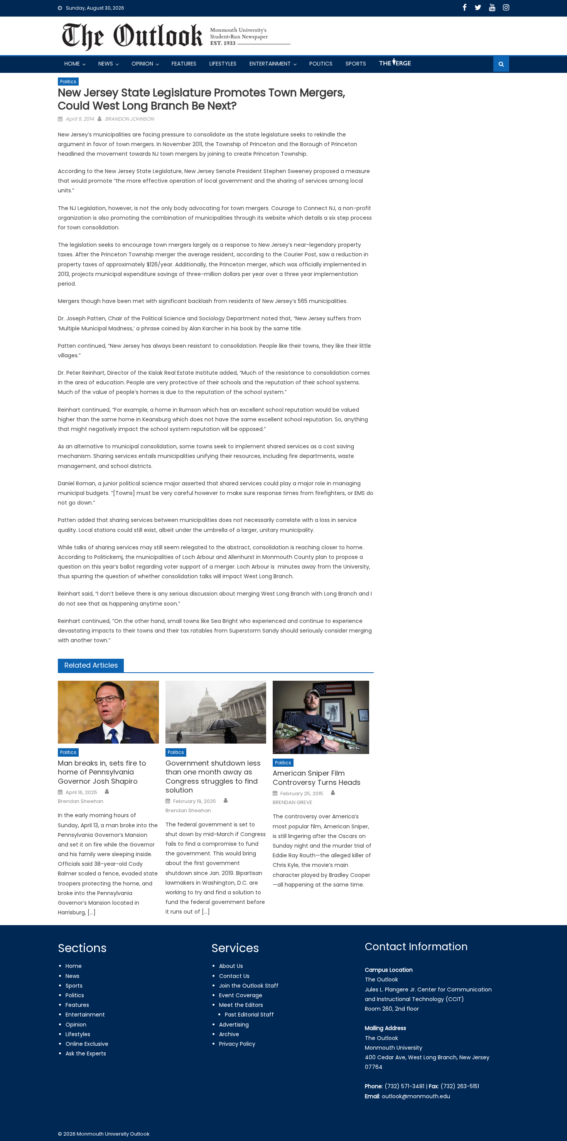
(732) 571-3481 (404, 1086)
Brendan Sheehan (80, 801)
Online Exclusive (87, 1044)
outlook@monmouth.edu (416, 1096)
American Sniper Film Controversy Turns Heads (317, 778)
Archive (229, 1034)
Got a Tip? (394, 65)
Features (184, 63)
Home (72, 63)
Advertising (234, 1024)
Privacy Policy (237, 1044)
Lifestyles (222, 63)
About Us (231, 966)
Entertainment (270, 63)
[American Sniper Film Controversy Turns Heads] (323, 717)
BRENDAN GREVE (292, 802)
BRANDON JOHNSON (129, 119)
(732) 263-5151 (459, 1086)
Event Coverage (240, 995)
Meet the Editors (241, 1005)
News (105, 63)
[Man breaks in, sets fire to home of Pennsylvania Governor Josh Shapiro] (108, 712)
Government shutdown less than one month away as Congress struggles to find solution (213, 777)
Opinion (142, 63)
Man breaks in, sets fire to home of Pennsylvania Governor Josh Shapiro (102, 772)
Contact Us (234, 976)
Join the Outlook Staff (248, 986)
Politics (320, 63)
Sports (356, 63)
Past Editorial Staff (249, 1014)
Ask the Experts (86, 1053)
